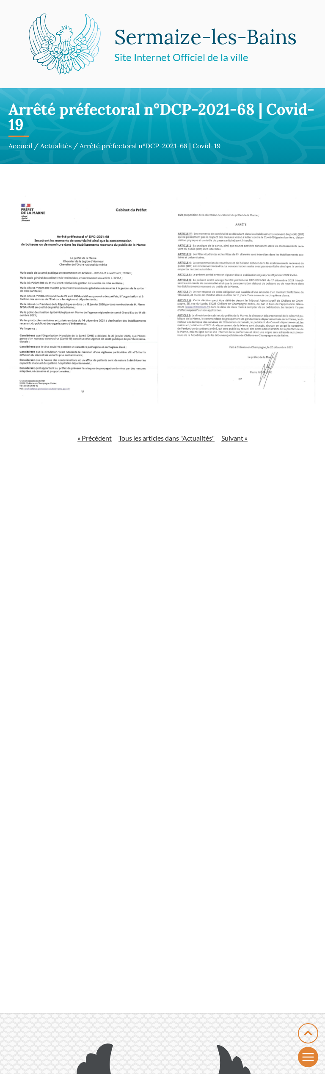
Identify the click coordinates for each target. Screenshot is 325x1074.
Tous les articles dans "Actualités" (166, 438)
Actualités (56, 146)
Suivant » (234, 438)
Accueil (20, 146)
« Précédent (94, 438)
